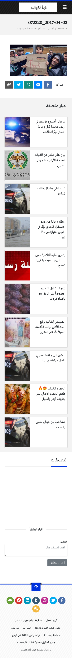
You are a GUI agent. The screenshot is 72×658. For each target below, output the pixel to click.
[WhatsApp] (28, 85)
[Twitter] (18, 85)
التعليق (63, 542)
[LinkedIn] (27, 600)
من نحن (15, 628)
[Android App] (10, 600)
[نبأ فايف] (38, 7)
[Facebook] (48, 85)
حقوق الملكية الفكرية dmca (48, 628)
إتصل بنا (27, 628)
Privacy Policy (52, 635)
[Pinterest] (18, 600)
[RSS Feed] (36, 609)
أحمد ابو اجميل (55, 28)
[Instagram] (44, 600)
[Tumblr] (36, 600)
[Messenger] (38, 85)
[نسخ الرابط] (9, 85)
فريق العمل (51, 620)
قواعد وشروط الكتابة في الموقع (26, 635)
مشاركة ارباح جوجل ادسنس (28, 620)
